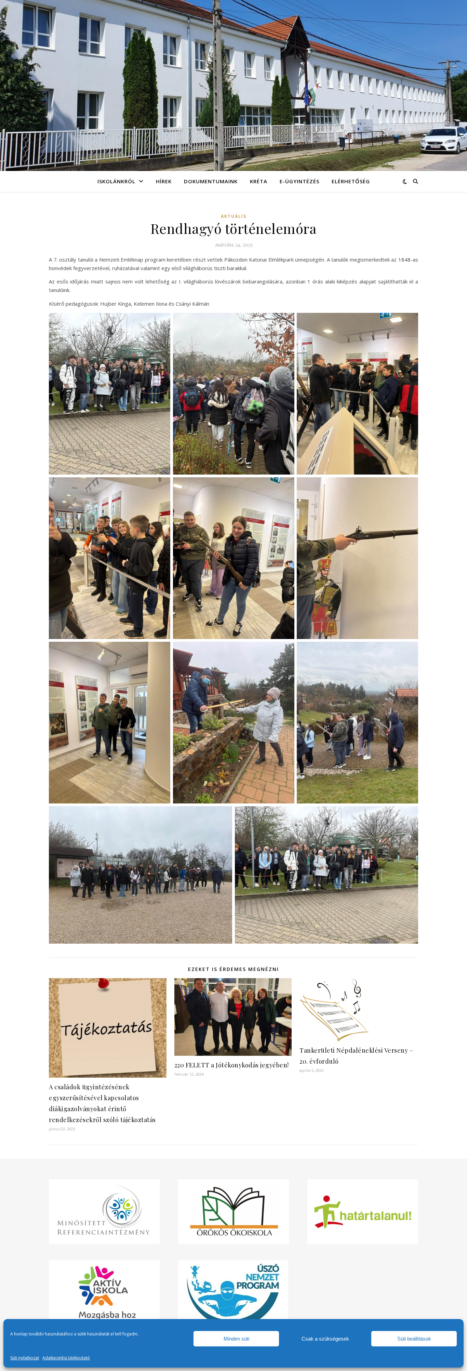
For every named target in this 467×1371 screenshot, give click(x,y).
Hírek (164, 181)
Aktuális (233, 216)
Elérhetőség (351, 181)
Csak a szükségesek (325, 1339)
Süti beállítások (414, 1339)
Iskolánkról (116, 181)
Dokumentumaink (211, 181)
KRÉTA (258, 181)
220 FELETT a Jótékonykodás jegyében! (231, 1065)
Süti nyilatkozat (24, 1358)
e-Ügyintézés (299, 181)
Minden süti (236, 1339)
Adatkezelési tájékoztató (66, 1358)
